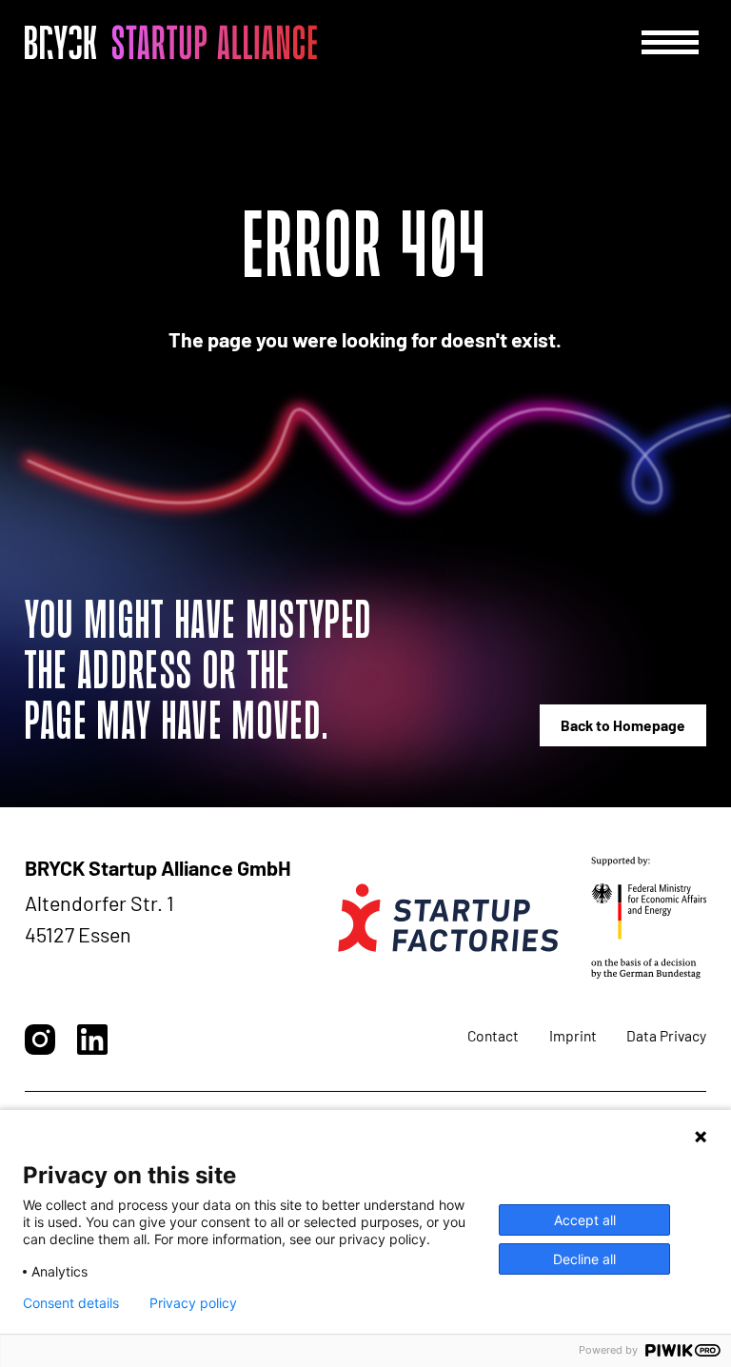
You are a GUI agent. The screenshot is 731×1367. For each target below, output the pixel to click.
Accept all (585, 1220)
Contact (493, 1035)
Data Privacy (666, 1035)
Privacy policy (193, 1303)
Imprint (573, 1035)
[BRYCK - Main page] (171, 42)
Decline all (584, 1259)
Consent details (71, 1303)
